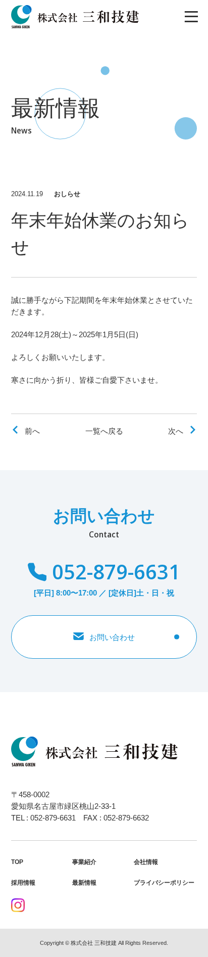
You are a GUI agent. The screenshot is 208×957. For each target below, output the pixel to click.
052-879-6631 (116, 571)
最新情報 (84, 882)
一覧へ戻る (104, 431)
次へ (175, 431)
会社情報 (146, 861)
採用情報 (23, 882)
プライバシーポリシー (164, 882)
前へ (32, 431)
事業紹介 (84, 861)
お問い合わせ (112, 637)
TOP (17, 861)
